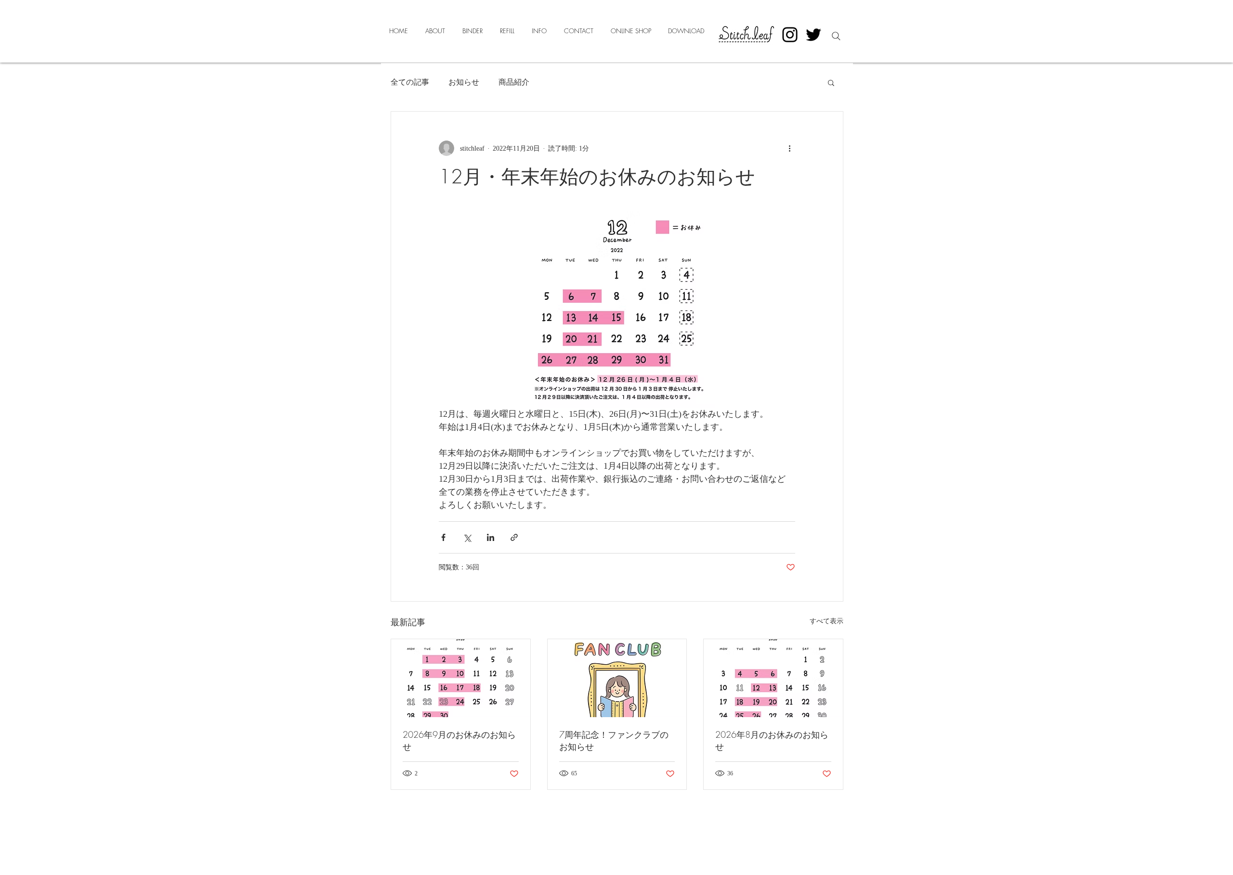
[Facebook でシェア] (443, 537)
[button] (831, 82)
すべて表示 (826, 621)
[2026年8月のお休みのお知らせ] (773, 678)
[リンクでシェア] (514, 537)
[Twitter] (813, 35)
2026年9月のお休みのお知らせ (459, 740)
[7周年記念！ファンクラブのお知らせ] (617, 678)
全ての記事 (410, 82)
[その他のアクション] (789, 148)
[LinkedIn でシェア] (490, 537)
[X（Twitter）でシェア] (467, 537)
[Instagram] (790, 35)
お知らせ (463, 82)
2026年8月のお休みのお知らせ (771, 740)
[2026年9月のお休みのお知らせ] (460, 678)
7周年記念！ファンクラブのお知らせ (614, 740)
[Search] (836, 36)
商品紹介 (513, 82)
